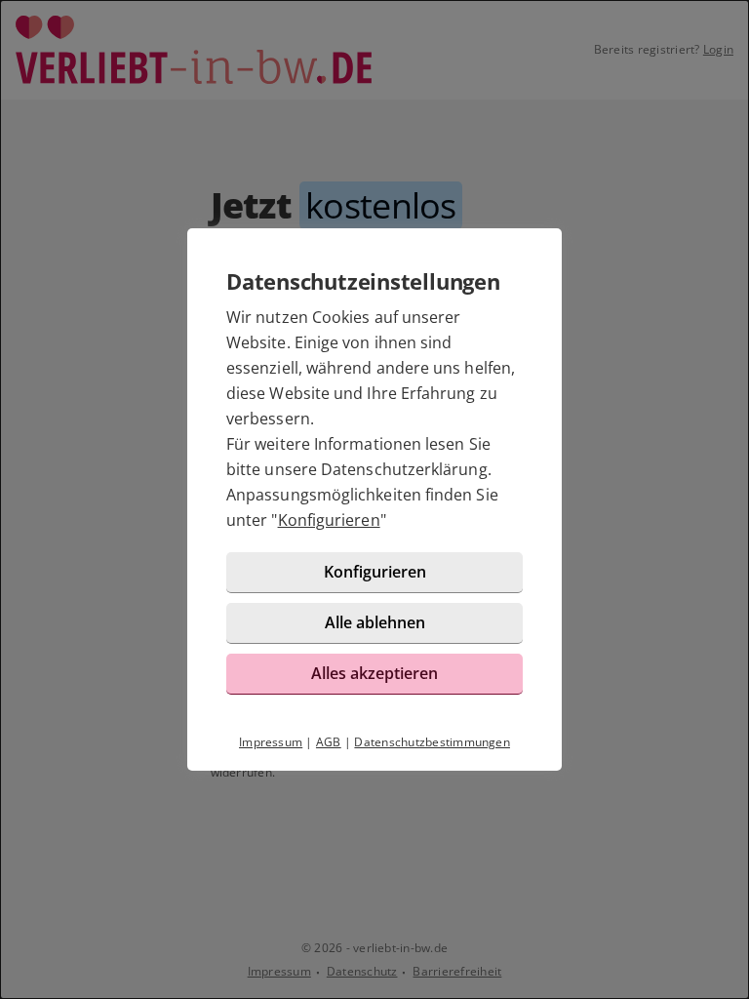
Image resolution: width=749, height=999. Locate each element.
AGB (328, 742)
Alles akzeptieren (374, 673)
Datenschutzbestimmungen (432, 742)
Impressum (270, 742)
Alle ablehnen (375, 622)
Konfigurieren (329, 520)
